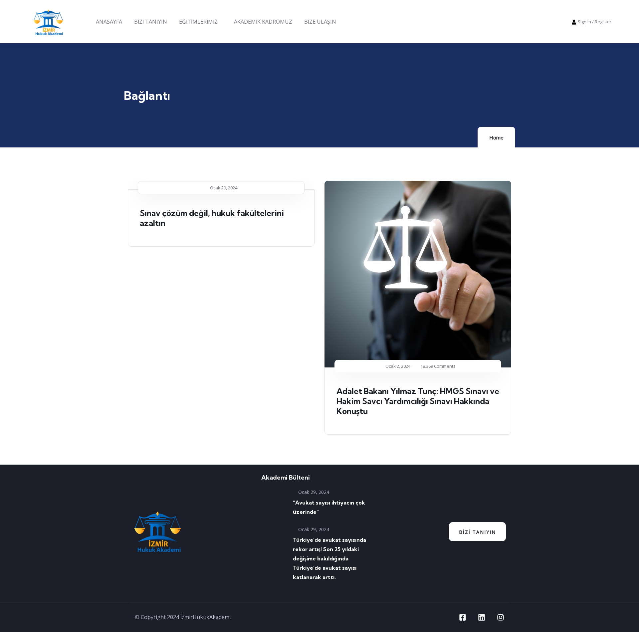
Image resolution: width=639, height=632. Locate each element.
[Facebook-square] (462, 617)
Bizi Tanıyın (477, 532)
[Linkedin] (481, 617)
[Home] (48, 21)
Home (496, 137)
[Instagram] (500, 617)
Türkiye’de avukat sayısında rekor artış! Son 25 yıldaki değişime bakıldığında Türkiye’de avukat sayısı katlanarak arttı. (329, 558)
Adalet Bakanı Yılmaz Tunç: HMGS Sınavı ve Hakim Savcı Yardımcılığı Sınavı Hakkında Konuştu (417, 401)
